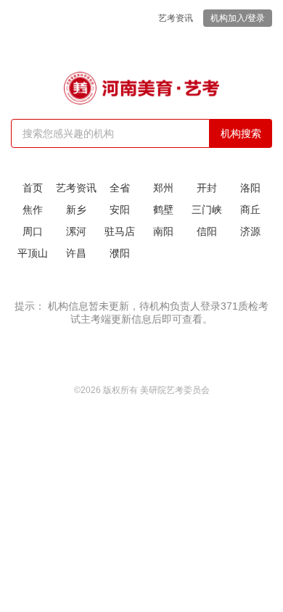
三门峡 (207, 209)
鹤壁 (163, 209)
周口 (32, 231)
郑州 (163, 188)
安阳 (120, 209)
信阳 (207, 231)
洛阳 (250, 188)
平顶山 (32, 253)
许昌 (76, 253)
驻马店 (119, 231)
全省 (120, 188)
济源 (250, 231)
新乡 (76, 209)
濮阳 (120, 253)
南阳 (163, 231)
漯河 (76, 231)
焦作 (32, 209)
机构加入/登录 (237, 18)
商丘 (250, 209)
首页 (32, 188)
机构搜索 (241, 133)
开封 (207, 188)
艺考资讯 (175, 18)
